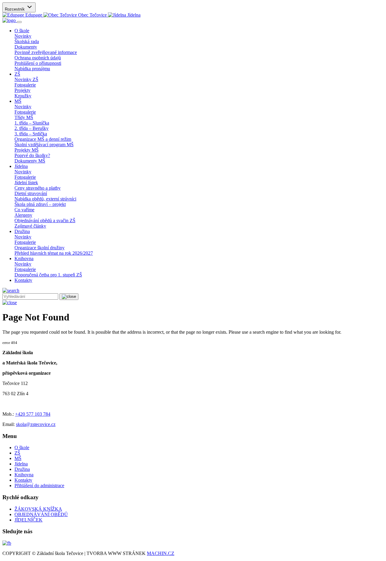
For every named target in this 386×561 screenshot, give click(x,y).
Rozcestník (15, 9)
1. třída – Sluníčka (31, 122)
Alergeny (23, 215)
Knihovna (23, 474)
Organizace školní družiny (39, 247)
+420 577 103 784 (32, 414)
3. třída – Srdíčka (30, 133)
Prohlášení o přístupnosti (37, 63)
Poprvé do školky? (32, 155)
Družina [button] (22, 231)
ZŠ (17, 452)
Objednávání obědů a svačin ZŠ (44, 220)
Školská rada (26, 41)
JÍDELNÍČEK (28, 519)
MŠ (17, 458)
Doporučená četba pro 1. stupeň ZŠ (48, 274)
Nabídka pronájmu (32, 68)
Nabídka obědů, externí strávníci (45, 198)
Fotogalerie (25, 84)
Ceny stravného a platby (37, 188)
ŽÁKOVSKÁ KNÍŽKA (38, 509)
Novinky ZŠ (26, 79)
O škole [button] (21, 30)
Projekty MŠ (26, 150)
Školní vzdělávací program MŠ (44, 144)
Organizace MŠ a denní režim (42, 139)
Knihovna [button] (23, 258)
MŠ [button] (17, 101)
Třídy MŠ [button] (23, 117)
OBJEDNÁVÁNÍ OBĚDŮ (41, 514)
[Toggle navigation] (19, 22)
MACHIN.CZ (160, 553)
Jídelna (21, 463)
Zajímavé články (30, 225)
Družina (22, 469)
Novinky (22, 36)
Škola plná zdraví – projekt (40, 204)
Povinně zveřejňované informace (45, 52)
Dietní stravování (30, 193)
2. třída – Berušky (31, 128)
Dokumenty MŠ (29, 160)
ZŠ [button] (17, 74)
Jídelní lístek (26, 182)
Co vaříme (24, 209)
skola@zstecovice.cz (35, 424)
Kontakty (23, 280)
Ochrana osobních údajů (37, 57)
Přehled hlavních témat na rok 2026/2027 (53, 253)
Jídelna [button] (21, 166)
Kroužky (22, 95)
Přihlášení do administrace (39, 485)
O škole (21, 447)
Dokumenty (25, 46)
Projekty (22, 90)
